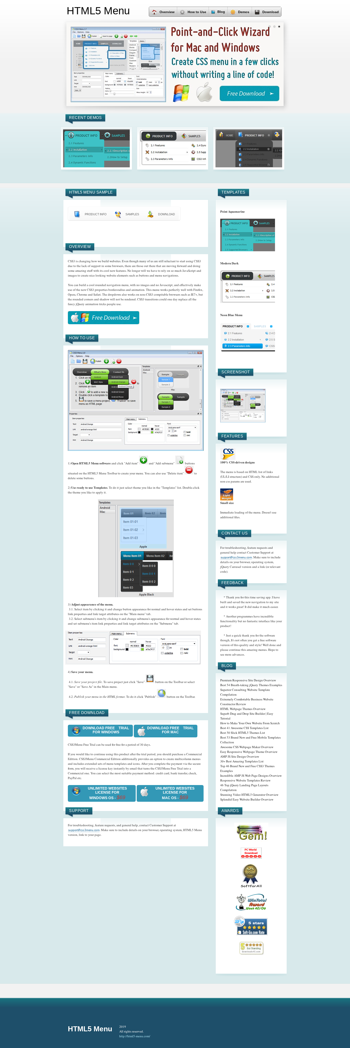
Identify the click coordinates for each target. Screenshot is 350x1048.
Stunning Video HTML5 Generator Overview (249, 794)
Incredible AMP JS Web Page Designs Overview (251, 775)
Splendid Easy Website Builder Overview (246, 799)
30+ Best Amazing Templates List (242, 761)
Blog (221, 12)
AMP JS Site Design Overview (239, 756)
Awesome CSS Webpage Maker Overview (246, 747)
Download (270, 12)
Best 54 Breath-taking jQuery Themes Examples (251, 685)
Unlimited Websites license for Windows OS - (107, 793)
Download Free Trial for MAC (170, 730)
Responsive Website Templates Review (245, 780)
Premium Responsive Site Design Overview (248, 680)
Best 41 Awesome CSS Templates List (244, 728)
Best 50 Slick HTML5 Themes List (242, 732)
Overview (167, 12)
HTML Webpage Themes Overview (242, 709)
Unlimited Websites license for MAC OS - (175, 793)
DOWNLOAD (166, 214)
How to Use (197, 12)
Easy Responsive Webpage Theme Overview (248, 752)
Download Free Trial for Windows (106, 730)
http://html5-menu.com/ (134, 1036)
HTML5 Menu (90, 1029)
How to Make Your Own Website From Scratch (250, 723)
